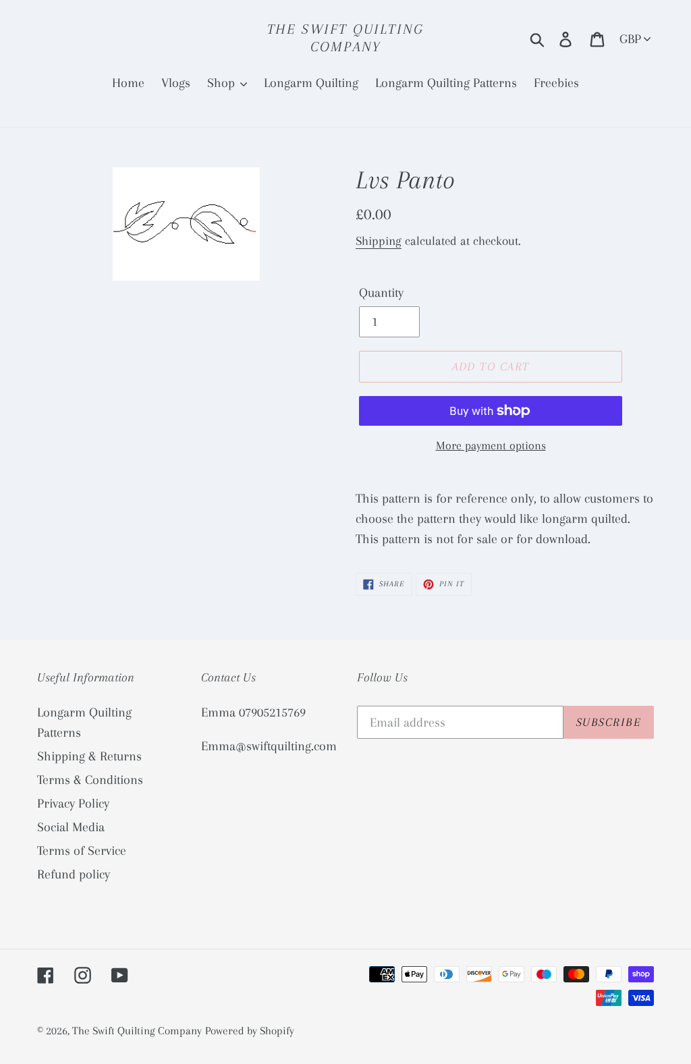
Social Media (71, 827)
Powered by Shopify (249, 1030)
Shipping (379, 241)
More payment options (491, 445)
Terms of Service (81, 850)
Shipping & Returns (89, 756)
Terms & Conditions (90, 780)
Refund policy (73, 874)
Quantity (381, 292)
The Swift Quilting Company (345, 38)
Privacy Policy (73, 803)
